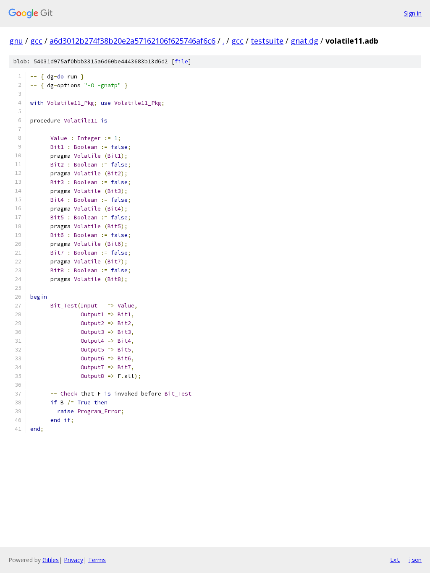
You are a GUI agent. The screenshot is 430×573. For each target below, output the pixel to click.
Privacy (73, 560)
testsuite (267, 41)
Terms (97, 560)
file (181, 61)
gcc (36, 41)
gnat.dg (304, 41)
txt (395, 559)
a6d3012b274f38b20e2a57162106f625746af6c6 (132, 41)
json (415, 559)
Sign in (413, 13)
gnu (16, 41)
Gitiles (50, 560)
